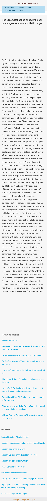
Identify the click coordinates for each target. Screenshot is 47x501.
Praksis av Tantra (9, 340)
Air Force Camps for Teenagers (14, 494)
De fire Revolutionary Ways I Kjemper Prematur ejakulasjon (23, 362)
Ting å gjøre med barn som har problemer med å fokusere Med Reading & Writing (23, 486)
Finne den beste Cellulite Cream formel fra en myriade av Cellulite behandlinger (23, 407)
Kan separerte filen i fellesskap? (15, 473)
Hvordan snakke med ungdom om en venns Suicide (23, 443)
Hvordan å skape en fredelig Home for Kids (19, 455)
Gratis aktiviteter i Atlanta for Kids (15, 437)
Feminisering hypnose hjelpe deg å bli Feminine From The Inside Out (23, 347)
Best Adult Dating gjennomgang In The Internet (22, 355)
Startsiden (9, 7)
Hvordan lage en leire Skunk (13, 449)
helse (21, 7)
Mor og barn (10, 11)
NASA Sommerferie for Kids (13, 467)
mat (29, 7)
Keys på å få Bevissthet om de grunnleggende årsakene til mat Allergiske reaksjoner (23, 389)
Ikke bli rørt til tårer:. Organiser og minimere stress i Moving (23, 380)
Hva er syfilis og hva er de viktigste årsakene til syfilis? (23, 371)
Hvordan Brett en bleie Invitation (14, 461)
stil (21, 11)
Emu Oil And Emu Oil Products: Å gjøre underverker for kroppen (23, 398)
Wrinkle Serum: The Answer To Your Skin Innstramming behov (23, 416)
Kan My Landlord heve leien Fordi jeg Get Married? (23, 479)
